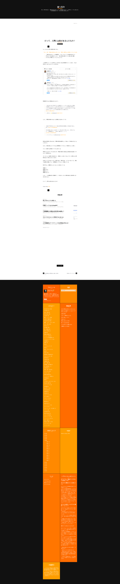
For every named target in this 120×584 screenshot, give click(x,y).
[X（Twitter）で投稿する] (48, 46)
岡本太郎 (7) (46, 401)
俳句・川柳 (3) (46, 420)
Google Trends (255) (47, 320)
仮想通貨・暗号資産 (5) (48, 364)
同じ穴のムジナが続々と (49, 200)
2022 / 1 (48, 460)
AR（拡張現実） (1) (47, 366)
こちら (72, 522)
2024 (46, 437)
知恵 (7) (45, 351)
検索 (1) (45, 379)
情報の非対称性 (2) (47, 334)
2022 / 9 (48, 446)
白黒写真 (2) (46, 391)
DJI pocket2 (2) (47, 389)
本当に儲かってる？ (65, 317)
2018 (46, 467)
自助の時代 (63, 313)
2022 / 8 (48, 448)
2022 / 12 (48, 441)
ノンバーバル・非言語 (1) (48, 376)
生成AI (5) (46, 332)
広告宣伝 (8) (46, 393)
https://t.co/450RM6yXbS (52, 127)
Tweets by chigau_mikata (65, 433)
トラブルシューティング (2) (49, 339)
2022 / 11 (48, 443)
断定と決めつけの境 (65, 320)
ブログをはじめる (47, 481)
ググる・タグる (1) (47, 398)
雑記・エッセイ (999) (48, 317)
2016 (46, 470)
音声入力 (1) (46, 325)
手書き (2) (46, 342)
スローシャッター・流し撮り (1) (50, 408)
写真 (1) (45, 347)
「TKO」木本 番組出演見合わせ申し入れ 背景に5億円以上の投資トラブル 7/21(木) (60, 52)
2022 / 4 (48, 455)
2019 (46, 465)
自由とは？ (63, 319)
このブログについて (47, 300)
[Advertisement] (60, 31)
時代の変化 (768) (47, 314)
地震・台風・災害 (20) (48, 369)
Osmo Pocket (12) (47, 413)
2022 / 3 (48, 456)
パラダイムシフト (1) (48, 346)
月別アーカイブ (51, 430)
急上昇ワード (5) (47, 388)
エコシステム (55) (47, 371)
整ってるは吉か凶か (65, 322)
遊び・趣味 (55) (47, 362)
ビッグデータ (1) (47, 399)
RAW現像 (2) (46, 378)
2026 (46, 433)
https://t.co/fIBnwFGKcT (50, 110)
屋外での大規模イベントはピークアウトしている (68, 311)
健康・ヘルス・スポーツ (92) (49, 322)
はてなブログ (46, 479)
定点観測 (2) (46, 386)
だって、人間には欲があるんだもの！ (60, 40)
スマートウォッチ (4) (48, 404)
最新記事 (68, 306)
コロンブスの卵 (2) (47, 415)
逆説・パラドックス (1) (48, 349)
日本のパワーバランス (71, 273)
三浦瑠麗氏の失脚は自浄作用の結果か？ (53, 211)
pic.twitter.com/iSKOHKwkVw (51, 132)
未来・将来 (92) (47, 312)
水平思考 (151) (46, 310)
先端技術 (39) (46, 361)
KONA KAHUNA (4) (47, 374)
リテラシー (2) (46, 372)
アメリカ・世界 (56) (47, 335)
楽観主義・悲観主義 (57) (48, 354)
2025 (46, 435)
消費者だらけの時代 (65, 326)
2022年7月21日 (59, 113)
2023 (46, 438)
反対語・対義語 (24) (47, 319)
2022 (46, 440)
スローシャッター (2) (48, 416)
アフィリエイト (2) (47, 423)
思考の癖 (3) (46, 357)
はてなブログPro (47, 484)
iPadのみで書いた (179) (48, 421)
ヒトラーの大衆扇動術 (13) (49, 337)
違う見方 (60, 7)
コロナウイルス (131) (48, 394)
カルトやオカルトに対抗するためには (53, 217)
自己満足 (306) (46, 327)
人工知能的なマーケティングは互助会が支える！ (56, 223)
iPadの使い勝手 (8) (47, 383)
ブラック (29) (46, 410)
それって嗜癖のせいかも (66, 315)
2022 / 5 (48, 453)
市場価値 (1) (46, 340)
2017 (46, 469)
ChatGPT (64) (46, 315)
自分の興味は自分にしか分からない (68, 309)
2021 (46, 462)
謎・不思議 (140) (47, 329)
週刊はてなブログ (47, 482)
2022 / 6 (48, 451)
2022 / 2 (48, 458)
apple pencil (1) (47, 403)
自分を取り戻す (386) (48, 308)
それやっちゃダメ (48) (48, 356)
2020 (46, 464)
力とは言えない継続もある (66, 324)
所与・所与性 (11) (47, 330)
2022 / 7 (48, 450)
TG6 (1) (45, 344)
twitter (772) (46, 352)
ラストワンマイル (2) (48, 384)
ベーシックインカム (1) (48, 418)
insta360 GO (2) (47, 411)
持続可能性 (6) (46, 367)
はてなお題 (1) (46, 396)
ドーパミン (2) (46, 425)
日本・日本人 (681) (47, 324)
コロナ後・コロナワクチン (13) (49, 381)
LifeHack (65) (46, 359)
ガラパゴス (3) (46, 406)
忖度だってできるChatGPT (50, 205)
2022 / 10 (48, 445)
